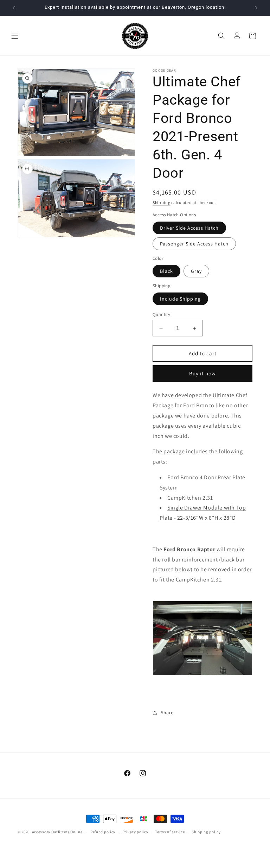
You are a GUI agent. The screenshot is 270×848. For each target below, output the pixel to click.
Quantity (161, 314)
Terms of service (170, 831)
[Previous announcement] (13, 7)
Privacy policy (135, 831)
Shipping (162, 202)
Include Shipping (180, 299)
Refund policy (102, 831)
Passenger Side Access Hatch (194, 244)
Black (166, 271)
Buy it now (202, 373)
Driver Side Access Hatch (189, 228)
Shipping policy (206, 831)
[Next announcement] (256, 7)
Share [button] (167, 712)
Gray (196, 271)
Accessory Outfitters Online (57, 831)
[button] (14, 36)
